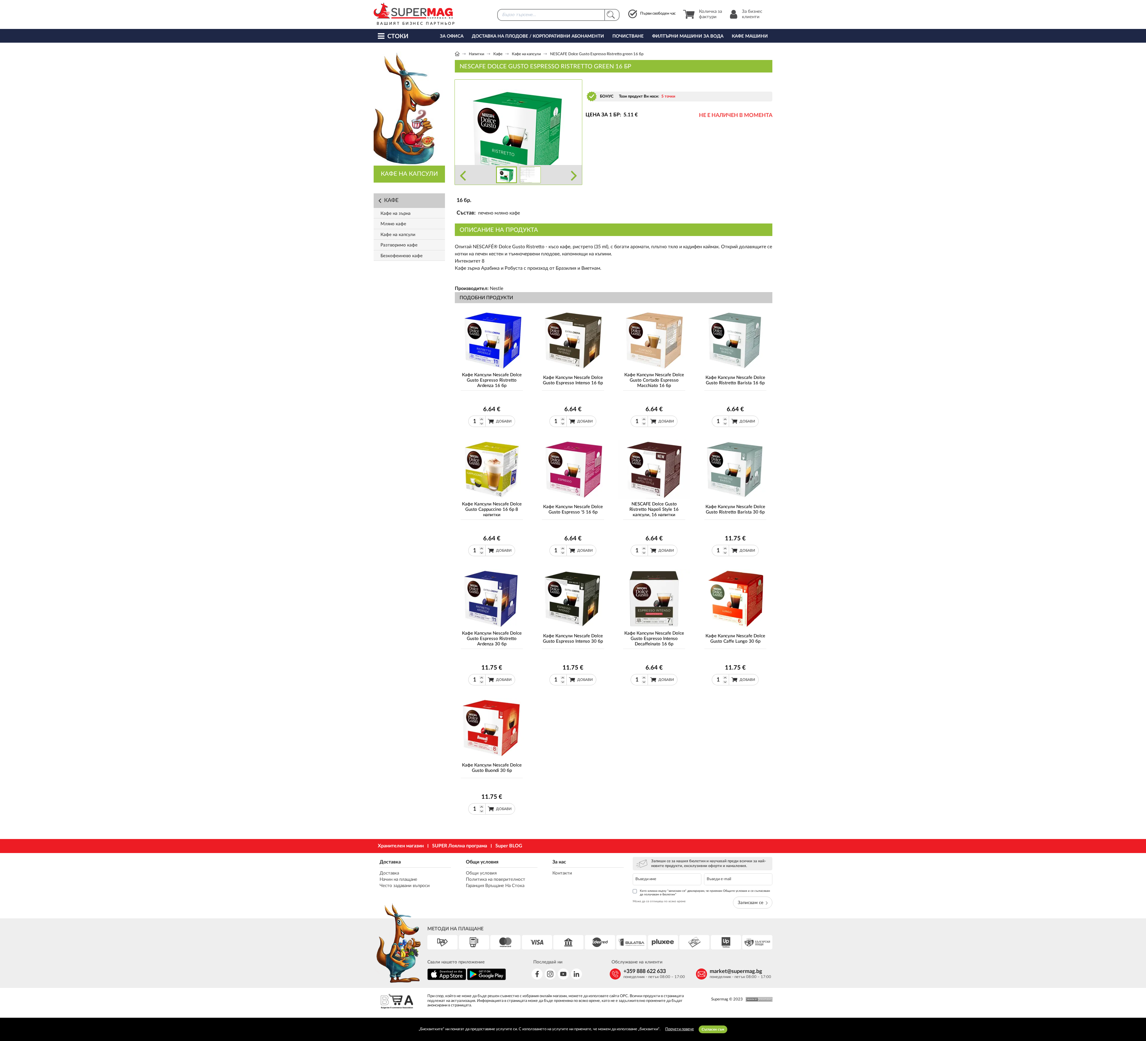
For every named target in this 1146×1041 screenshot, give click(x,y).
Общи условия (482, 862)
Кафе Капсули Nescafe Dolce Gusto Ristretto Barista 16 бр (735, 380)
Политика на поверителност (495, 879)
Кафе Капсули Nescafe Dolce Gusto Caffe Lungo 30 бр (735, 639)
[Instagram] (550, 974)
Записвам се (750, 902)
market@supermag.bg (736, 971)
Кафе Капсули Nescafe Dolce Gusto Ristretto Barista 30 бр (735, 509)
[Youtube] (563, 974)
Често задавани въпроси (405, 885)
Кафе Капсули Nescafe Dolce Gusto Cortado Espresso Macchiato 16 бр (654, 380)
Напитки (476, 54)
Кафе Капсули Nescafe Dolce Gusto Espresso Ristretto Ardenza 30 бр (492, 638)
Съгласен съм (713, 1029)
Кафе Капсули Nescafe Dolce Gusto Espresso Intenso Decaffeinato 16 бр (654, 638)
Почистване (628, 36)
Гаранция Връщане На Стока (495, 885)
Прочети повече (679, 1029)
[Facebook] (537, 974)
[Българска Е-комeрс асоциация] (397, 1002)
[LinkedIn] (576, 974)
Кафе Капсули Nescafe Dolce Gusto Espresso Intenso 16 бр (573, 380)
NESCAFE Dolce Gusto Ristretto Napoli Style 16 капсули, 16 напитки (654, 509)
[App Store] (446, 979)
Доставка (390, 862)
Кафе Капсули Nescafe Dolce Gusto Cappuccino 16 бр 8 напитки (492, 509)
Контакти (562, 873)
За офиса (451, 36)
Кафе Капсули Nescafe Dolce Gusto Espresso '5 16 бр (573, 509)
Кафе (498, 54)
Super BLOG (508, 845)
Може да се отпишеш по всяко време (659, 901)
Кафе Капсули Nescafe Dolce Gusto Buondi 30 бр (492, 768)
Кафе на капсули (526, 54)
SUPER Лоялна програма (459, 845)
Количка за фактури (710, 14)
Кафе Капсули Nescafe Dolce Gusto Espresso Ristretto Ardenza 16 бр (492, 380)
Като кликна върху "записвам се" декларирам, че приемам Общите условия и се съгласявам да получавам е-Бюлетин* (705, 892)
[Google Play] (486, 979)
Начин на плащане (398, 879)
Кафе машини (750, 36)
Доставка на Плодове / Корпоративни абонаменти (538, 36)
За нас (559, 862)
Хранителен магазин (401, 845)
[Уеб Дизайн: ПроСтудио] (757, 999)
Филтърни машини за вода (687, 36)
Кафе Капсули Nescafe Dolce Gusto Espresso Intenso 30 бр (573, 639)
